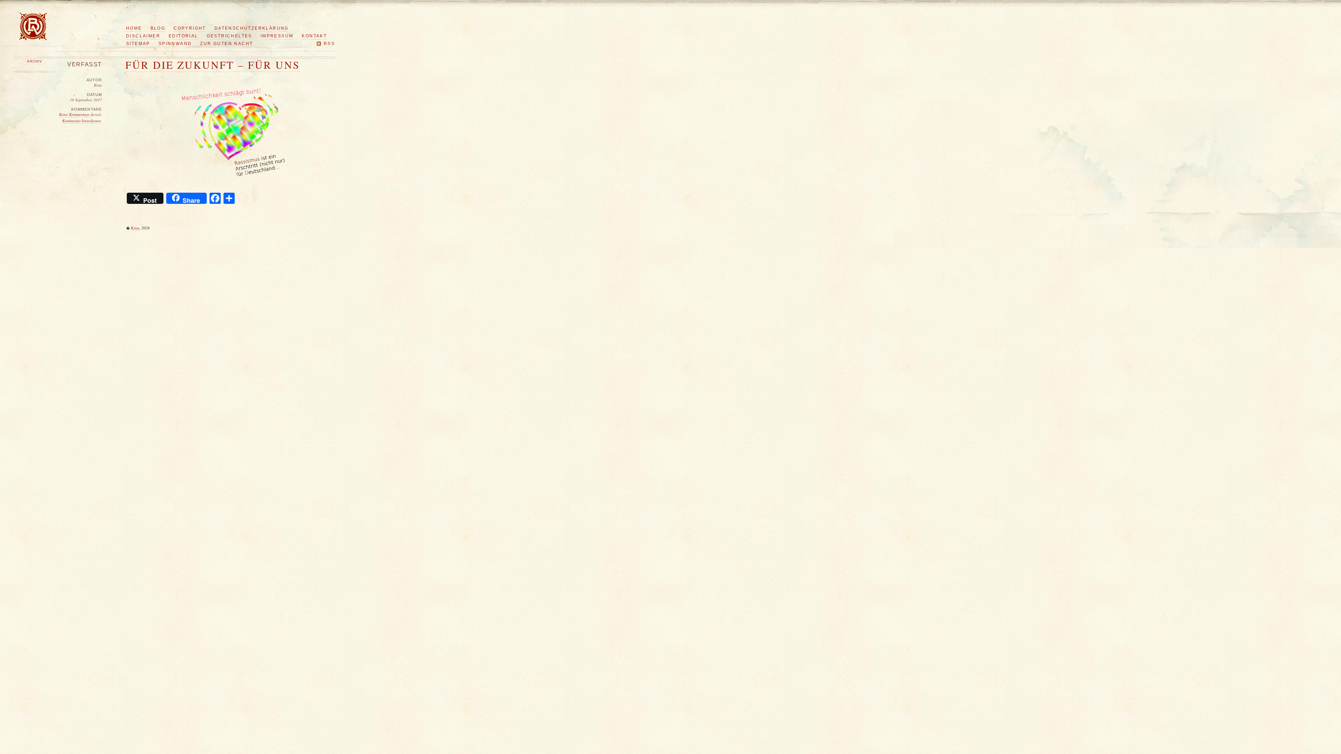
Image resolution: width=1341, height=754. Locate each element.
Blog (158, 28)
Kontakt (314, 36)
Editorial (183, 36)
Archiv (34, 61)
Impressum (277, 36)
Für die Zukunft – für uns (212, 65)
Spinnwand (175, 43)
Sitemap (138, 43)
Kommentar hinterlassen (81, 120)
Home (134, 28)
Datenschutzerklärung (251, 28)
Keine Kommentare (74, 114)
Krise (135, 227)
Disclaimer (143, 36)
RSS (329, 43)
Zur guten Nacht (226, 43)
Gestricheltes (229, 36)
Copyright (190, 28)
